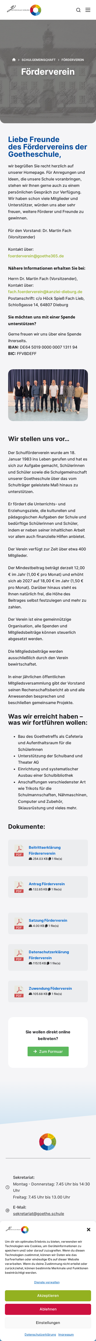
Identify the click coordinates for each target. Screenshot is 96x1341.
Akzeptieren (48, 1295)
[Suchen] (78, 10)
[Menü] (87, 9)
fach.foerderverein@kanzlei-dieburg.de (45, 291)
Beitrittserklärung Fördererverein (45, 850)
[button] (88, 1229)
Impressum (66, 1334)
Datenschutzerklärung (40, 1334)
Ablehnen (48, 1309)
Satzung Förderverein (48, 920)
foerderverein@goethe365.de (36, 255)
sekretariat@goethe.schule (38, 1213)
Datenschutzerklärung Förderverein (49, 955)
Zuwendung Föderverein (50, 988)
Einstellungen (48, 1322)
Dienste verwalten (47, 1282)
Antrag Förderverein (47, 884)
